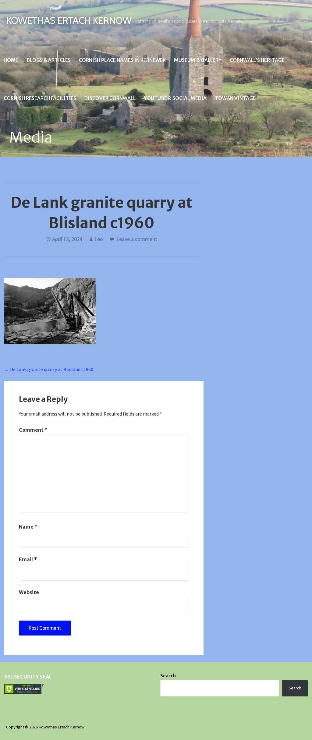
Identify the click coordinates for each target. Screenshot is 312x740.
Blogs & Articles (49, 60)
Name (28, 527)
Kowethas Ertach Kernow (68, 20)
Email (28, 559)
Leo (98, 239)
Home (11, 60)
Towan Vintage (235, 98)
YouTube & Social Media (175, 98)
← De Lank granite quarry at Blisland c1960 (48, 369)
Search (168, 675)
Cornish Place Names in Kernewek (122, 60)
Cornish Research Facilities (40, 98)
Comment (33, 430)
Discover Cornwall (110, 98)
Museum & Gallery (198, 60)
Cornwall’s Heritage (257, 60)
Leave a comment (136, 239)
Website (29, 592)
